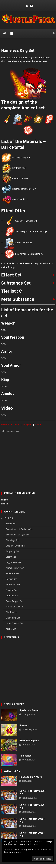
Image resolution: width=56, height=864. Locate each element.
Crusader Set (12, 595)
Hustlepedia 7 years (30, 777)
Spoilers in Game (29, 710)
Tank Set (8, 518)
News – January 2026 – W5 (32, 820)
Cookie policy (15, 852)
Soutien (38, 424)
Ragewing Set (12, 551)
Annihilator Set (13, 584)
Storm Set (11, 556)
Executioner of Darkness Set (19, 529)
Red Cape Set (12, 573)
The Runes (25, 755)
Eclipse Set (11, 523)
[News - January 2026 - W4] (9, 836)
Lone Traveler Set (14, 623)
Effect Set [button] (11, 275)
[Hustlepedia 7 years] (9, 780)
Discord (5, 424)
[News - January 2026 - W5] (9, 822)
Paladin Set (11, 578)
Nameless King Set (15, 567)
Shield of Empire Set (15, 545)
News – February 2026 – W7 (33, 792)
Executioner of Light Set (17, 534)
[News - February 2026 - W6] (9, 808)
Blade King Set (13, 617)
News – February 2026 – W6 (33, 806)
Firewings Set (12, 540)
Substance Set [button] (16, 283)
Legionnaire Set (13, 562)
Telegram (27, 424)
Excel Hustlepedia (29, 740)
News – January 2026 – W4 (32, 834)
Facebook (16, 424)
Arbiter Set (11, 628)
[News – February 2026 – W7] (9, 794)
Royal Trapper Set (14, 601)
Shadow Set (11, 612)
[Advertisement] (28, 463)
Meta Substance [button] (17, 299)
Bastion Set (11, 590)
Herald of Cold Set (15, 606)
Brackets (24, 725)
